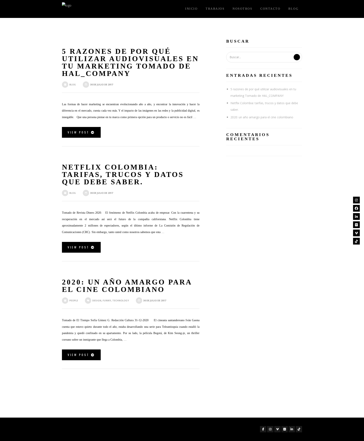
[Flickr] (356, 224)
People (73, 300)
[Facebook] (356, 208)
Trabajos (215, 8)
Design (96, 300)
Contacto (270, 8)
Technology (120, 300)
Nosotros (242, 8)
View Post (79, 132)
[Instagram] (356, 200)
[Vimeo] (356, 232)
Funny (107, 300)
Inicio (191, 8)
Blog (293, 8)
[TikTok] (356, 241)
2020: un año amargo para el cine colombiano (261, 117)
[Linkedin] (356, 216)
